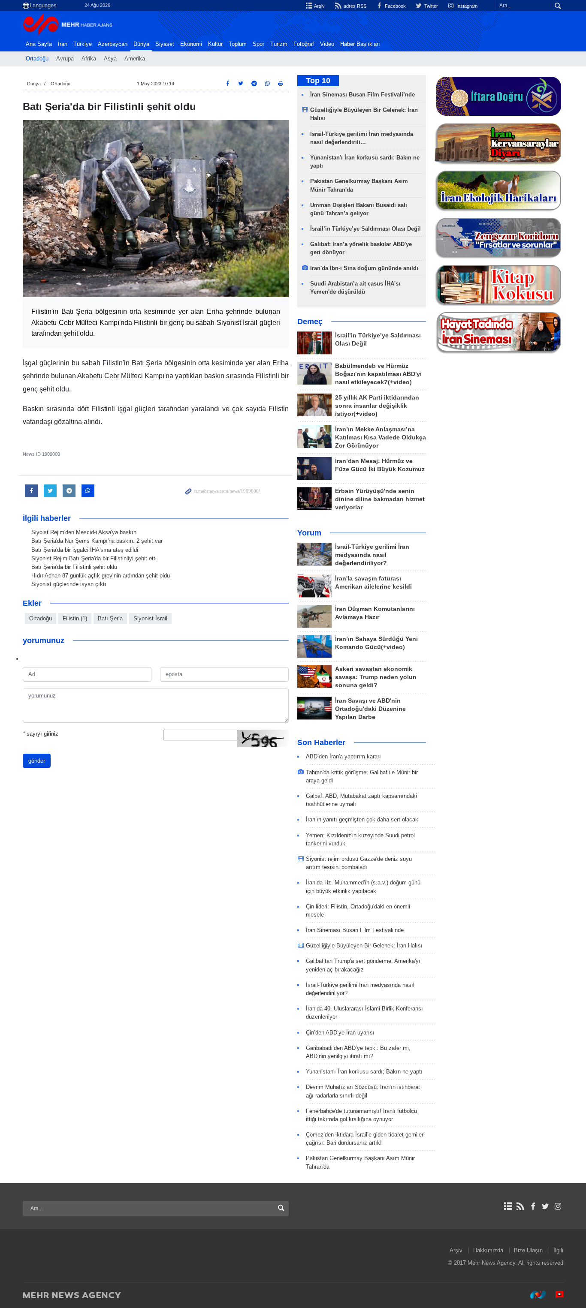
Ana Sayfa (39, 44)
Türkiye (82, 44)
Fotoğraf (303, 44)
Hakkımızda (488, 1250)
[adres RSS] (520, 1206)
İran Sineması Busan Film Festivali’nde (363, 94)
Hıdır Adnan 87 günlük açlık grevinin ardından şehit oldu (100, 575)
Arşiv (319, 6)
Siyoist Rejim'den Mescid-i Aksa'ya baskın (83, 532)
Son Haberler (321, 742)
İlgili (558, 1250)
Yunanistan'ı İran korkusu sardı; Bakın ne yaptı (364, 1071)
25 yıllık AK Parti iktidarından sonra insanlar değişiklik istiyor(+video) (377, 405)
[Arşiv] (507, 1206)
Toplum (238, 44)
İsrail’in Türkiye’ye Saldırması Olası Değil (365, 229)
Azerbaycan (112, 44)
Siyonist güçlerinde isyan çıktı (68, 584)
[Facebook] (532, 1206)
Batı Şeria (110, 618)
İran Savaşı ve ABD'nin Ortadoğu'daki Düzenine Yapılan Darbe (370, 709)
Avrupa (65, 59)
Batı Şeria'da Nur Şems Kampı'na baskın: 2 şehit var (97, 541)
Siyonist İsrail (150, 618)
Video (327, 44)
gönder (36, 761)
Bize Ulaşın (528, 1250)
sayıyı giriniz (40, 734)
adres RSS (354, 6)
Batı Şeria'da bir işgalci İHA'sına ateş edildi (84, 550)
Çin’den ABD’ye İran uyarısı (340, 1032)
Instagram (466, 6)
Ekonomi (191, 44)
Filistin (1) (75, 618)
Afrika (89, 59)
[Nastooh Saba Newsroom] (534, 1295)
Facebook (395, 6)
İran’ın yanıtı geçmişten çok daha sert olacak (362, 819)
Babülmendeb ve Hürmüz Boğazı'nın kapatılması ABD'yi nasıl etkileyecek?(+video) (378, 374)
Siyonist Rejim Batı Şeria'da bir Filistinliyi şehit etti (94, 558)
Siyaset (164, 44)
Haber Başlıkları (360, 44)
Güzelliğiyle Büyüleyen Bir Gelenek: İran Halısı (364, 945)
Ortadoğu (37, 59)
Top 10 (318, 80)
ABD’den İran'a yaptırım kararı (343, 756)
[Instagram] (558, 1206)
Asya (110, 59)
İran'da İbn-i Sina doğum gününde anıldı (364, 268)
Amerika (134, 59)
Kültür (215, 44)
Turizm (278, 44)
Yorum (309, 533)
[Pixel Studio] (555, 1295)
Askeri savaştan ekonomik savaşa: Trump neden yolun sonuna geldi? (376, 677)
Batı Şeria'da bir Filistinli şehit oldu (74, 567)
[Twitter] (545, 1206)
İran (62, 44)
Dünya (141, 44)
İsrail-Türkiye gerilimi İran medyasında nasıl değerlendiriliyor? (372, 555)
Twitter (430, 6)
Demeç (310, 321)
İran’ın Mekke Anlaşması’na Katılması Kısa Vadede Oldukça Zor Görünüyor (380, 437)
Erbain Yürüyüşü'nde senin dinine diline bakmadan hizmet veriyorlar (380, 499)
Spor (258, 44)
